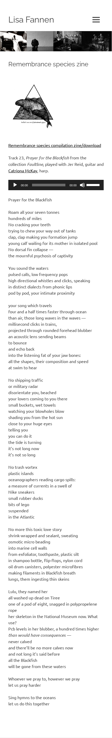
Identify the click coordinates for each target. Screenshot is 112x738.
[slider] (93, 184)
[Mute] (82, 185)
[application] (56, 185)
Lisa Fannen (31, 19)
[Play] (15, 185)
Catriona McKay (22, 170)
